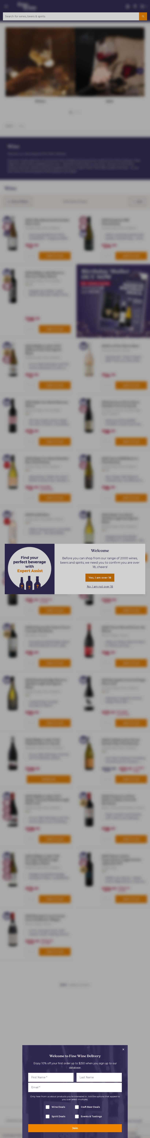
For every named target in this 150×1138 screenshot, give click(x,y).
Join (75, 1128)
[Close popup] (123, 1049)
